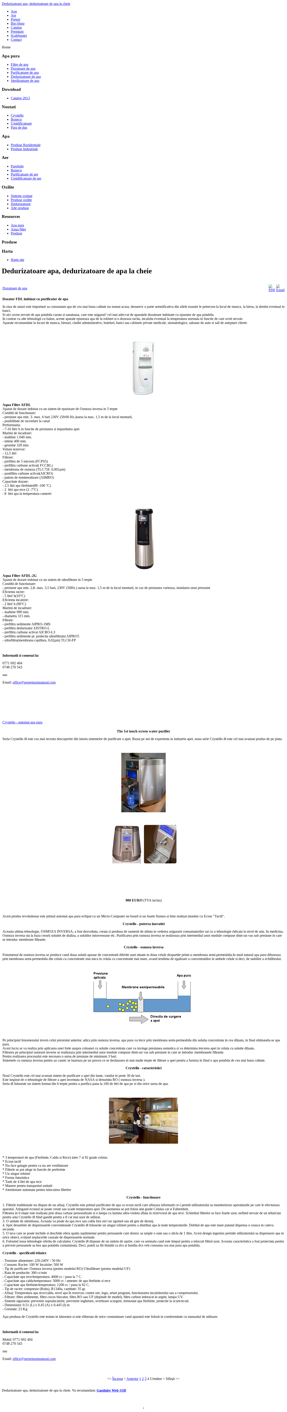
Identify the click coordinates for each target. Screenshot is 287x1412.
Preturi (15, 19)
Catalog (16, 27)
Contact (16, 39)
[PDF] (272, 290)
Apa (14, 11)
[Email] (280, 290)
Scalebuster (19, 35)
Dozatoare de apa (14, 288)
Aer (13, 15)
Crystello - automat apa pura (22, 722)
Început (117, 1379)
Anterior (132, 1379)
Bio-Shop (17, 23)
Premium (17, 31)
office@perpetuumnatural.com (34, 682)
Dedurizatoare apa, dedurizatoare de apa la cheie (36, 4)
